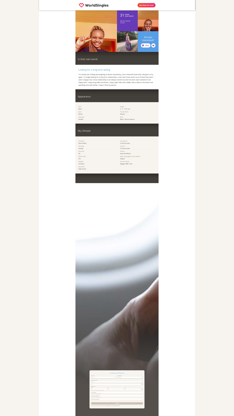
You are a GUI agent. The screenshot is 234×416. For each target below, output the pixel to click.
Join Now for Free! (146, 5)
